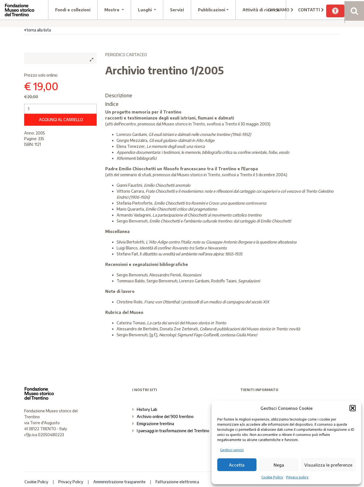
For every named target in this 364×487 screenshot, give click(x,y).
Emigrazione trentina (155, 423)
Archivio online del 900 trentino (165, 416)
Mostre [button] (112, 9)
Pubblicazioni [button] (211, 9)
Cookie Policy (272, 477)
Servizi (177, 9)
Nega (279, 464)
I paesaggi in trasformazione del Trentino (173, 430)
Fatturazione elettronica (177, 481)
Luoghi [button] (145, 9)
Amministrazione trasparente (119, 481)
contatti (309, 9)
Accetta (237, 464)
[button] (352, 408)
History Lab (147, 409)
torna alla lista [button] (38, 30)
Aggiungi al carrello (61, 119)
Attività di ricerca (261, 9)
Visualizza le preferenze (328, 464)
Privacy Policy (70, 481)
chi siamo (279, 9)
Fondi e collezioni (72, 9)
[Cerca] (354, 11)
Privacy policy (297, 477)
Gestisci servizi (232, 450)
